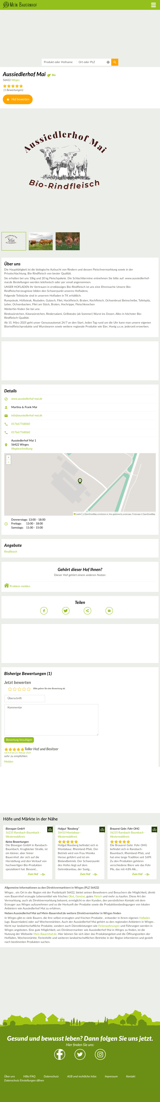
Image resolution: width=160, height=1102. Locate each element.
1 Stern (10, 689)
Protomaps (136, 514)
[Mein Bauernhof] (60, 5)
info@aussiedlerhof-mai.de (26, 415)
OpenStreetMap (149, 514)
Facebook (60, 1054)
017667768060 (20, 424)
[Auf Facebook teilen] (43, 610)
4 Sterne (24, 689)
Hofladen (144, 918)
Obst (71, 896)
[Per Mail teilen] (109, 610)
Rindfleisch (10, 551)
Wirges (15, 80)
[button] (80, 481)
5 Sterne (28, 689)
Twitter (80, 1054)
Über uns (9, 1076)
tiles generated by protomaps (120, 514)
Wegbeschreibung (21, 448)
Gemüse (80, 896)
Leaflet (78, 514)
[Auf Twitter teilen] (65, 610)
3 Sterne (19, 689)
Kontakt (130, 1076)
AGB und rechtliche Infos (81, 1076)
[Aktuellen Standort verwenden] (108, 62)
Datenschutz (51, 1076)
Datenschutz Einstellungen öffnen (24, 1080)
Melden (8, 761)
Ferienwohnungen (109, 926)
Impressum (111, 1076)
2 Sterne (14, 689)
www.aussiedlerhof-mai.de (26, 398)
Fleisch (98, 896)
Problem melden (20, 586)
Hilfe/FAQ (29, 1076)
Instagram (100, 1054)
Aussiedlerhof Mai (24, 74)
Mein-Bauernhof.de (45, 934)
